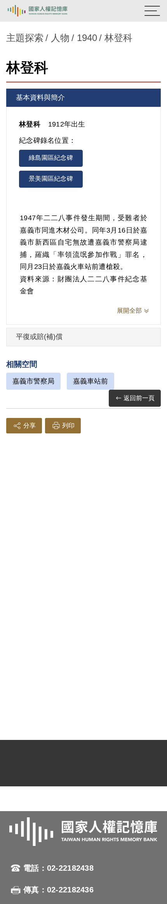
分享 (29, 425)
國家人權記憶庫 (45, 11)
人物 (60, 38)
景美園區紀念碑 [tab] (51, 178)
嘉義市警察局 (33, 381)
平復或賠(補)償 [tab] (39, 337)
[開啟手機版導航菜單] (152, 10)
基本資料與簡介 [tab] (40, 97)
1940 (87, 38)
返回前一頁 (139, 398)
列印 (68, 425)
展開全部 (129, 310)
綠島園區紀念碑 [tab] (51, 157)
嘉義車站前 (90, 381)
